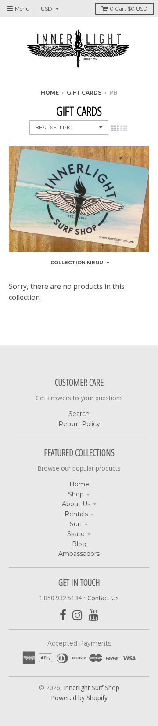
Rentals (76, 514)
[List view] (123, 128)
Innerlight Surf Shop (91, 687)
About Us (76, 504)
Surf (76, 524)
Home (50, 92)
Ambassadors (79, 554)
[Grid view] (114, 128)
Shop (76, 494)
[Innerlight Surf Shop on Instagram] (77, 615)
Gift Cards (84, 92)
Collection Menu (76, 262)
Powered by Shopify (79, 697)
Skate (76, 534)
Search (79, 414)
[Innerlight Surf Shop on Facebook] (63, 615)
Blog (79, 544)
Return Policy (79, 424)
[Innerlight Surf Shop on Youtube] (94, 615)
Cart (128, 8)
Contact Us (103, 598)
